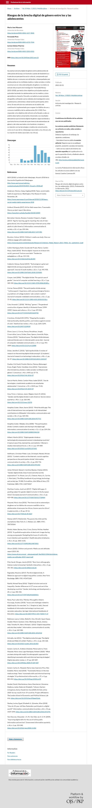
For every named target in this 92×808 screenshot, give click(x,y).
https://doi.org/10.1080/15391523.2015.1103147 (29, 359)
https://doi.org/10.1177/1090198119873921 (22, 543)
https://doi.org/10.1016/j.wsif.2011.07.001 (22, 448)
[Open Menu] (7, 2)
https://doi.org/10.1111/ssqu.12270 (19, 402)
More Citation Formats (64, 195)
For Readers (11, 753)
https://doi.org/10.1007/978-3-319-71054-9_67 (31, 614)
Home (9, 8)
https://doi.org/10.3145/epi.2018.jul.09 (27, 679)
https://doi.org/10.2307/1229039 (18, 326)
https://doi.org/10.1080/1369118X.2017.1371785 (24, 232)
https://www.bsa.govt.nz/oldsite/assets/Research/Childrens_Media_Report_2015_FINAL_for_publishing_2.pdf (45, 243)
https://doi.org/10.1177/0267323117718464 (29, 497)
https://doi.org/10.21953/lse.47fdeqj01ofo (25, 698)
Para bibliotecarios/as (14, 759)
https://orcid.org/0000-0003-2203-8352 (20, 51)
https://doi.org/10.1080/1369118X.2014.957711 (24, 419)
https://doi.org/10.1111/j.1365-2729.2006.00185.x (31, 283)
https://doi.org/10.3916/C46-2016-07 (20, 375)
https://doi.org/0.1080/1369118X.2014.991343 (23, 465)
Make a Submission (15, 739)
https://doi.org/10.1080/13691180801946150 (23, 432)
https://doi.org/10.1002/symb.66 (25, 568)
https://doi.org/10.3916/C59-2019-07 (20, 389)
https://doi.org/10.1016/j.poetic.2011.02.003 (22, 644)
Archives (17, 8)
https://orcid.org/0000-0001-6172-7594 (20, 42)
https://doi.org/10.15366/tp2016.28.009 (21, 259)
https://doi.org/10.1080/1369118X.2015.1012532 (24, 633)
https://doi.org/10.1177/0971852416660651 (22, 595)
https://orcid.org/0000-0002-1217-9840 (20, 33)
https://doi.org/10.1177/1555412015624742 (22, 313)
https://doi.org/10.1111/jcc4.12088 (24, 345)
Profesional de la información (21, 2)
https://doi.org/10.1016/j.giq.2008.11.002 (21, 728)
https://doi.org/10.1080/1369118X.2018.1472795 (33, 712)
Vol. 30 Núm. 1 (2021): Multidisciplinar (34, 8)
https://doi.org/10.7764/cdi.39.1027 (19, 514)
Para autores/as (12, 756)
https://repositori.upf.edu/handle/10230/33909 (23, 213)
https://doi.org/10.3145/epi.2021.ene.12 (25, 58)
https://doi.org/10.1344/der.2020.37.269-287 (23, 663)
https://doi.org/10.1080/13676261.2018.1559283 (24, 272)
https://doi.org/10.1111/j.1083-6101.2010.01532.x (29, 299)
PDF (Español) (63, 74)
